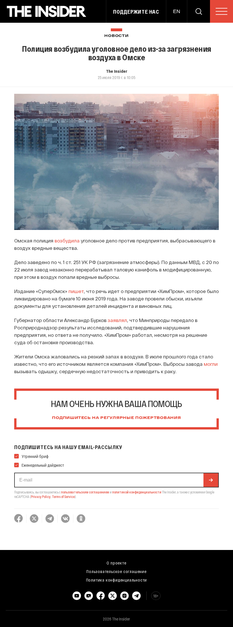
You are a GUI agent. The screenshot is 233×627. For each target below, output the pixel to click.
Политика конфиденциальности (116, 579)
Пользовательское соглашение (116, 571)
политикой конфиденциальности (136, 492)
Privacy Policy (41, 497)
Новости (116, 36)
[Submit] (210, 480)
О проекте (116, 562)
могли (211, 364)
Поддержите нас (136, 12)
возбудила (67, 240)
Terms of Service (63, 497)
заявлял (117, 320)
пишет (76, 291)
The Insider (116, 71)
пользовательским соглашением (85, 492)
